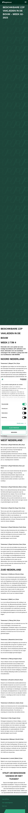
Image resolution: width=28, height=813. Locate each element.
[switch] (24, 408)
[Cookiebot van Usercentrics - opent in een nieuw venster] (20, 379)
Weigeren (14, 432)
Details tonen (20, 423)
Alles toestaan (14, 427)
